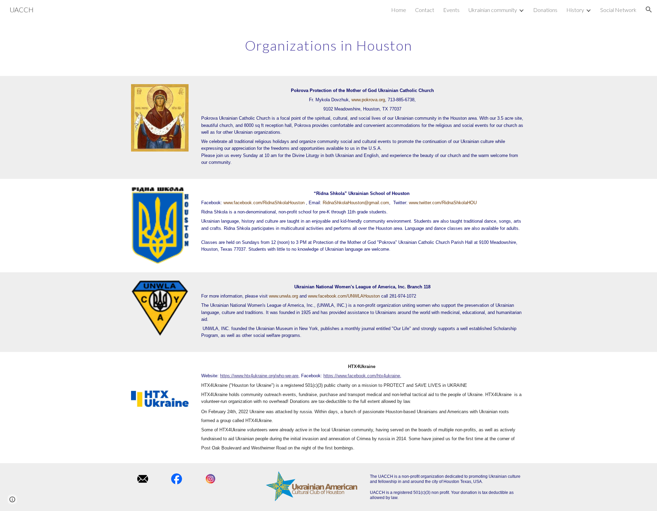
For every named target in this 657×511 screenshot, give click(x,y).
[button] (649, 9)
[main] (328, 43)
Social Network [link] (618, 9)
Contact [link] (424, 9)
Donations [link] (545, 9)
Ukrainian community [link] (492, 9)
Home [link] (398, 9)
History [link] (575, 9)
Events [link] (451, 9)
